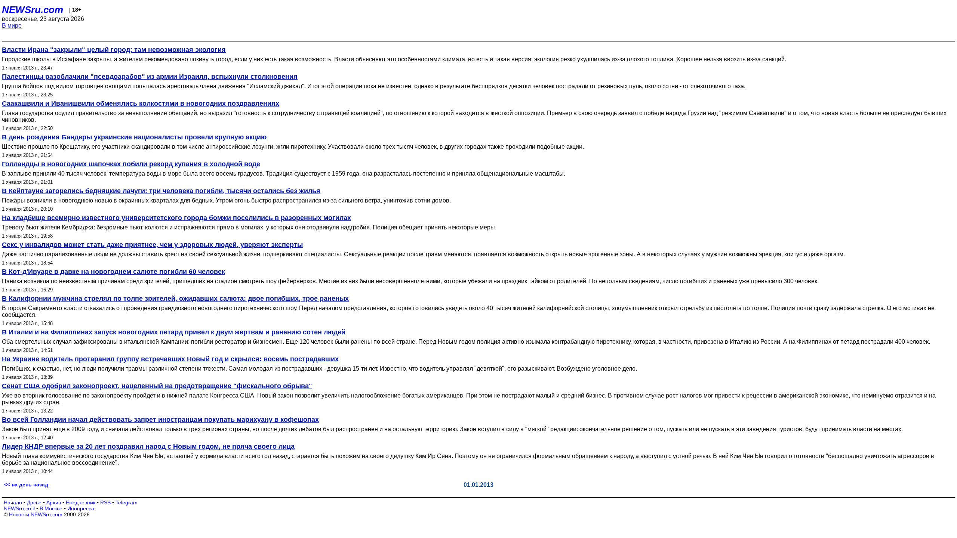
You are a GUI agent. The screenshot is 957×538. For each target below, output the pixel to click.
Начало (13, 502)
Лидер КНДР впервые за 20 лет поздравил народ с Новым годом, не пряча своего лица (148, 446)
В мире (12, 25)
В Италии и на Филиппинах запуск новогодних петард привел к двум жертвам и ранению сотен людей (173, 332)
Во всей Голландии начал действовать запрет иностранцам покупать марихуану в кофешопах (160, 419)
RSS (105, 502)
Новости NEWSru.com (35, 514)
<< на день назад (26, 485)
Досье (34, 502)
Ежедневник (80, 502)
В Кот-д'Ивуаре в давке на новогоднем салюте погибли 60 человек (113, 271)
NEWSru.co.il (19, 508)
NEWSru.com (32, 9)
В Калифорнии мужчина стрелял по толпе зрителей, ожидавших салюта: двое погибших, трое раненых (175, 298)
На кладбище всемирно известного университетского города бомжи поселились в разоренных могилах (176, 218)
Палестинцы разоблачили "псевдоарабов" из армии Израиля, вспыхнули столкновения (150, 76)
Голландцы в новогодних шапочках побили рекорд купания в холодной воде (131, 164)
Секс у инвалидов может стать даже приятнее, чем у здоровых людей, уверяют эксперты (152, 244)
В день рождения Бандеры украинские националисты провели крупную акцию (134, 137)
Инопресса (80, 508)
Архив (53, 502)
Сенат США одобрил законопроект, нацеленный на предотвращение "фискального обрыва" (157, 386)
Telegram (127, 502)
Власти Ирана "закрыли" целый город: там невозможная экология (114, 49)
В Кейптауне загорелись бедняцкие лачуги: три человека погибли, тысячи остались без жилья (161, 191)
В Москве (51, 508)
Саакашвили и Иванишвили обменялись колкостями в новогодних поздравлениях (140, 103)
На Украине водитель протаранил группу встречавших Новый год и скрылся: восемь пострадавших (170, 359)
